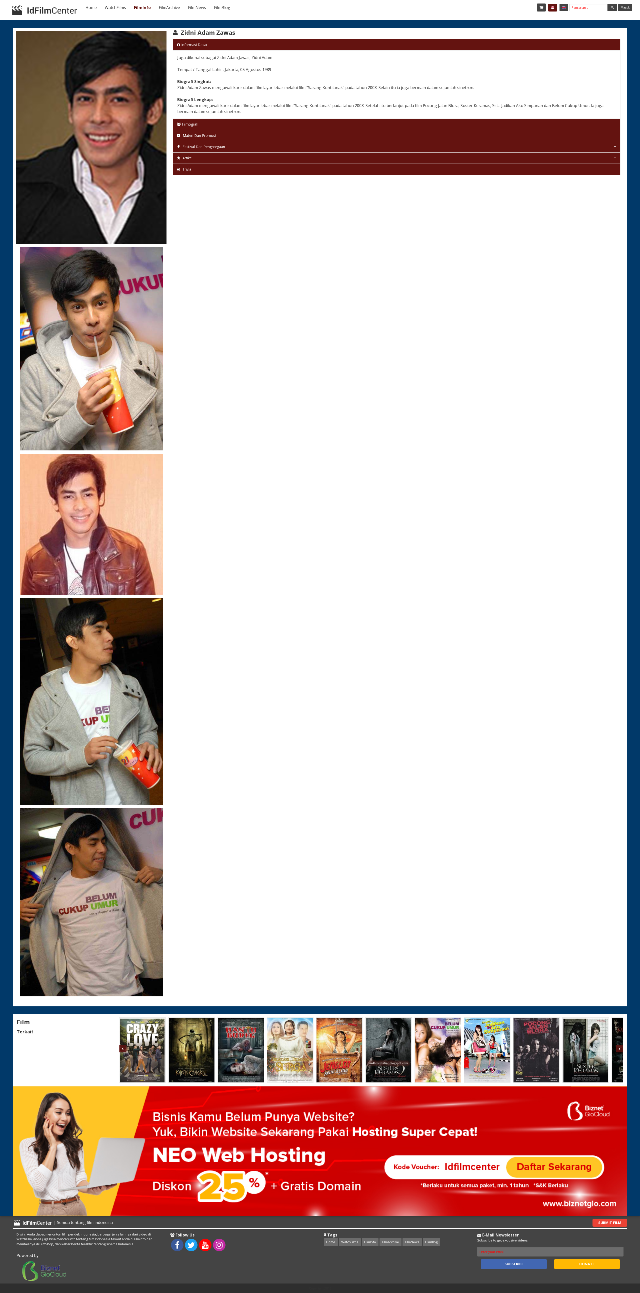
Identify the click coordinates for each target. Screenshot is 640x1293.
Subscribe (514, 1263)
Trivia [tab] (186, 169)
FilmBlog (222, 7)
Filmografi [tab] (190, 124)
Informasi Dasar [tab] (194, 44)
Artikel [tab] (187, 158)
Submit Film (609, 1222)
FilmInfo (142, 7)
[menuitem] (91, 7)
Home (91, 7)
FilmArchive (169, 7)
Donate (586, 1263)
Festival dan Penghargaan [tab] (203, 146)
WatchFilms (115, 7)
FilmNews (197, 7)
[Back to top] (624, 1261)
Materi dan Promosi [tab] (199, 135)
